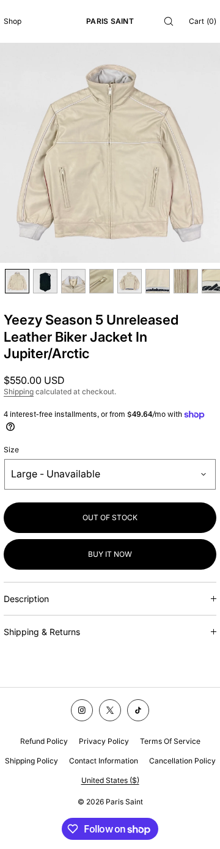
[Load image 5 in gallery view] (129, 281)
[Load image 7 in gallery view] (186, 281)
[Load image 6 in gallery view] (157, 281)
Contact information (103, 760)
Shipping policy (31, 760)
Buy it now (110, 554)
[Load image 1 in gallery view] (17, 281)
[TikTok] (138, 710)
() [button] (202, 21)
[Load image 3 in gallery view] (73, 281)
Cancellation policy (182, 760)
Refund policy (44, 741)
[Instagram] (81, 710)
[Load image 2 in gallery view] (45, 281)
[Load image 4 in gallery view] (101, 281)
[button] (169, 21)
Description (26, 599)
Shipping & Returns (42, 632)
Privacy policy (104, 741)
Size (11, 450)
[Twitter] (110, 710)
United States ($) (110, 780)
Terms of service (170, 741)
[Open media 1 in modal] (110, 153)
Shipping (19, 391)
